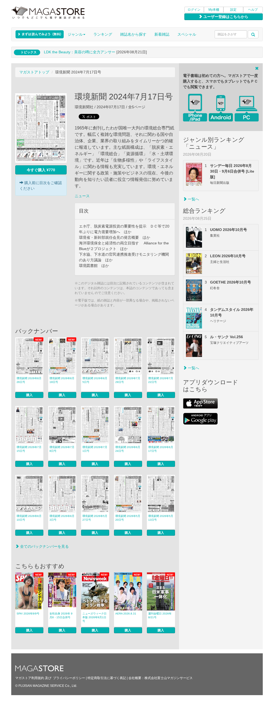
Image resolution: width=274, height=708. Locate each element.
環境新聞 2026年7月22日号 (160, 380)
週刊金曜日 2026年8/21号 (160, 615)
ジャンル (75, 34)
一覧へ (193, 199)
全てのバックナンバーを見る (44, 546)
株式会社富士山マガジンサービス (168, 678)
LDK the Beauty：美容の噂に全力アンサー (79, 52)
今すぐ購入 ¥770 (41, 170)
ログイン (194, 10)
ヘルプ (253, 10)
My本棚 (213, 10)
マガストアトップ (34, 72)
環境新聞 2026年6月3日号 (62, 518)
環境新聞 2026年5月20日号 (127, 518)
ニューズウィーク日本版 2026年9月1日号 (94, 617)
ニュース (82, 196)
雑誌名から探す (133, 34)
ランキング (102, 34)
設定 (233, 10)
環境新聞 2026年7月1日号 (94, 449)
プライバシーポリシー (69, 678)
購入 (29, 395)
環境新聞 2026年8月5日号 (94, 380)
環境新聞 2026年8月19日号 (62, 380)
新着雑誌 (161, 34)
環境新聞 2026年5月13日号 (160, 518)
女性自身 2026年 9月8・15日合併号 (61, 615)
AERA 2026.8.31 (125, 613)
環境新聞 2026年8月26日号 (29, 380)
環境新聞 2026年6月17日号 (160, 449)
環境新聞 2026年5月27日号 (94, 518)
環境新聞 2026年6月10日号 (29, 518)
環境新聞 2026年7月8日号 (62, 449)
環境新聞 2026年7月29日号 (127, 380)
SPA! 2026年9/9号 (28, 613)
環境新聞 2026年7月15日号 (29, 449)
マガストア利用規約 (29, 678)
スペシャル (186, 34)
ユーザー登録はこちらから (225, 16)
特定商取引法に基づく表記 (106, 678)
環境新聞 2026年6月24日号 (127, 449)
